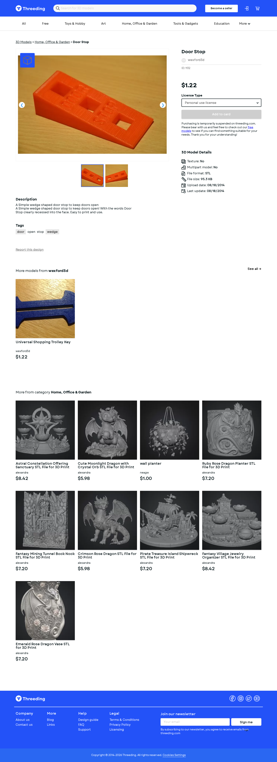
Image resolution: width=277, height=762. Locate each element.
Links (51, 725)
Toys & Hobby (75, 23)
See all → (254, 269)
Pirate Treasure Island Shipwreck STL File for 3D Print (169, 556)
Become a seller (221, 8)
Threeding (30, 8)
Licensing (116, 729)
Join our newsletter (178, 714)
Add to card (221, 114)
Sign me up (246, 723)
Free (45, 23)
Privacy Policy (120, 725)
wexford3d (196, 60)
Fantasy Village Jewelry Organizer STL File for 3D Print (228, 556)
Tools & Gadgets (185, 23)
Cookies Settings (174, 755)
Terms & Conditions (124, 720)
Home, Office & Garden (139, 23)
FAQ (81, 725)
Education (222, 23)
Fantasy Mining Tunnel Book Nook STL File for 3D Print (45, 556)
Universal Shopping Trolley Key (43, 342)
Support (84, 729)
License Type (191, 95)
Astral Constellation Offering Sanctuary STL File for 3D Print (42, 465)
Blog (50, 720)
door (20, 232)
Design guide (88, 720)
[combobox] (221, 103)
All (24, 23)
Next (163, 105)
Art (103, 23)
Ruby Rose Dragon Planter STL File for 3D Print (229, 465)
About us (23, 720)
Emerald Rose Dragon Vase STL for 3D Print (43, 646)
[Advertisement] (221, 231)
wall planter (150, 464)
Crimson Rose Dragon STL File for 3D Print (107, 556)
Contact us (24, 725)
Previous (22, 105)
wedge (52, 232)
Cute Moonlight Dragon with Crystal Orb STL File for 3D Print (106, 465)
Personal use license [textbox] (200, 103)
